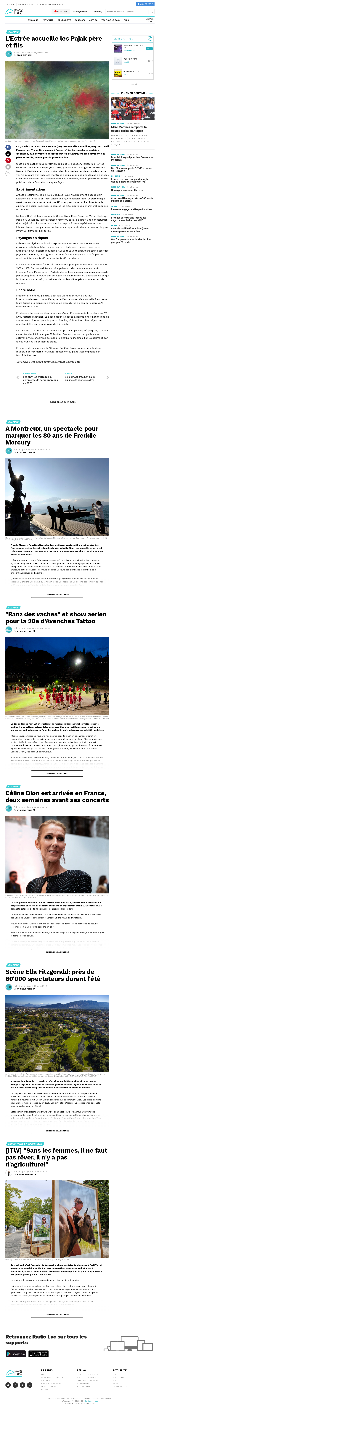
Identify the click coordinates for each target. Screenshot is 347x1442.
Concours (80, 20)
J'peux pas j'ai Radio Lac (87, 1381)
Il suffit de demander (87, 1378)
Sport (115, 1383)
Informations (83, 1383)
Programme (81, 11)
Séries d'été (64, 20)
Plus (126, 20)
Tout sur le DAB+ (110, 20)
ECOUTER (62, 11)
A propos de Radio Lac (51, 1383)
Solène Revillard (25, 1174)
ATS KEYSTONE (24, 55)
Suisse (115, 1381)
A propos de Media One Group (50, 5)
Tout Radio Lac (83, 1386)
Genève (116, 1375)
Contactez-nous (25, 5)
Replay (98, 11)
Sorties (93, 20)
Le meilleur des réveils (87, 1375)
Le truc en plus (120, 1386)
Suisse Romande (120, 1378)
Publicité (11, 5)
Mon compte (146, 4)
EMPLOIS (44, 1389)
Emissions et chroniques (52, 1378)
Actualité (48, 20)
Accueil (44, 1375)
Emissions (33, 20)
